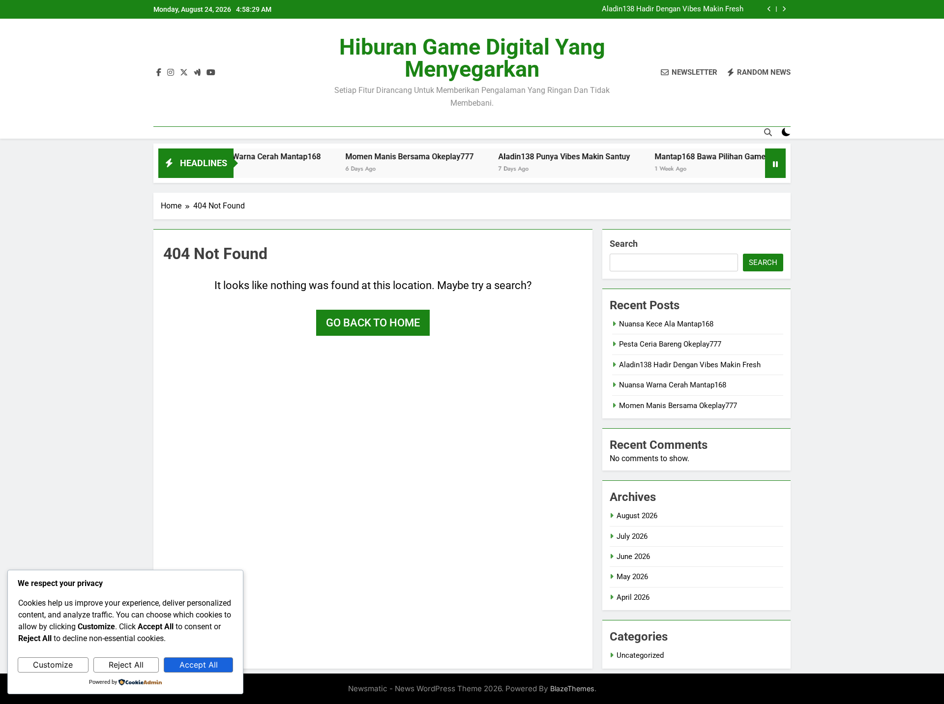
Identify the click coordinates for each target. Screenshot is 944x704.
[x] (184, 73)
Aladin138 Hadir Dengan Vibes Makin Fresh (672, 9)
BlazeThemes (572, 688)
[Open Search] (768, 132)
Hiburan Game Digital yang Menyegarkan (472, 58)
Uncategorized (640, 655)
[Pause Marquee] (775, 163)
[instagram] (170, 73)
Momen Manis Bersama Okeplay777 (392, 156)
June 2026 (633, 556)
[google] (197, 73)
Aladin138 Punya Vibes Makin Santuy (547, 156)
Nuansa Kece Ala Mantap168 (666, 324)
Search (624, 243)
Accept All (198, 665)
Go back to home (373, 323)
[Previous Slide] (769, 9)
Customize (53, 665)
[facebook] (158, 73)
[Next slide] (784, 9)
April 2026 (633, 597)
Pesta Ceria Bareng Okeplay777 (670, 344)
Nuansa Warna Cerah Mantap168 (245, 156)
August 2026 (637, 515)
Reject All (126, 665)
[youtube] (211, 73)
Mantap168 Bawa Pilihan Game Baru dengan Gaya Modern (742, 156)
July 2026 (632, 536)
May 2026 (632, 576)
